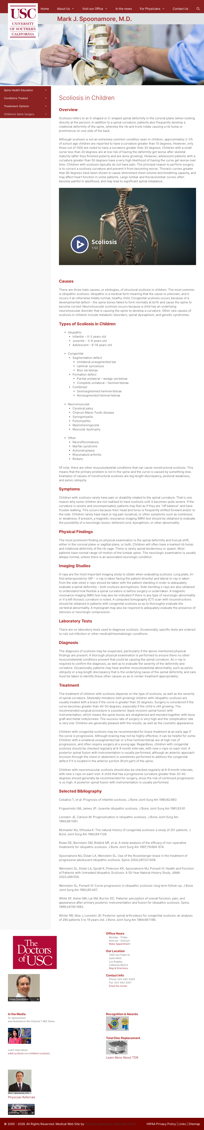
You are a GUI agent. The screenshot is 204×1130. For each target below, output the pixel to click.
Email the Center (118, 985)
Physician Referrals (21, 1097)
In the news (124, 9)
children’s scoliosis (39, 1053)
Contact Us (180, 9)
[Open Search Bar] (198, 8)
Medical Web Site (68, 1124)
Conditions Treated (16, 98)
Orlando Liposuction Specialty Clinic (110, 1124)
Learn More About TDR (122, 1057)
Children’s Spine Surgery (19, 114)
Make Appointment (119, 943)
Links (182, 1124)
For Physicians (150, 9)
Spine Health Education (18, 90)
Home (45, 9)
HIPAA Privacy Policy (161, 1124)
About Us (63, 9)
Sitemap (194, 1124)
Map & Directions (118, 968)
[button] (74, 8)
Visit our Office (92, 9)
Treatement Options (16, 106)
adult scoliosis (16, 1053)
